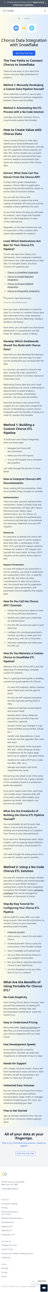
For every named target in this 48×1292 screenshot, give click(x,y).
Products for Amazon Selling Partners (17, 1253)
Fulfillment (5, 1257)
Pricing (4, 1207)
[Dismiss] (45, 3)
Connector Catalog (9, 1203)
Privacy (4, 1272)
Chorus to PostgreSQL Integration (23, 291)
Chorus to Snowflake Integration (22, 272)
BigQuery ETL (7, 1226)
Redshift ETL (6, 1230)
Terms (4, 1276)
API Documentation (9, 1212)
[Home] (19, 18)
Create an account (16, 932)
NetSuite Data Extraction (11, 1218)
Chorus (27, 18)
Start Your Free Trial (24, 53)
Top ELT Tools (7, 1249)
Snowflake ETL (7, 1222)
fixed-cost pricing (28, 1027)
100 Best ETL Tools (9, 1245)
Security (4, 1268)
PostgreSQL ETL (8, 1234)
